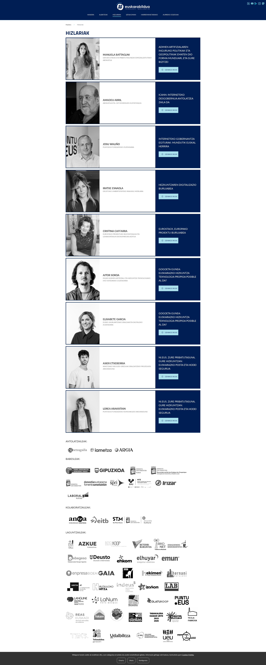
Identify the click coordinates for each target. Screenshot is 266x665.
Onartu (121, 660)
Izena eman (131, 14)
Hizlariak (117, 14)
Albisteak (103, 14)
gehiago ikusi (171, 70)
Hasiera (90, 14)
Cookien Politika (188, 655)
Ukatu (131, 660)
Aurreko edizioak (171, 14)
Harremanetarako (149, 14)
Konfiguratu (143, 660)
